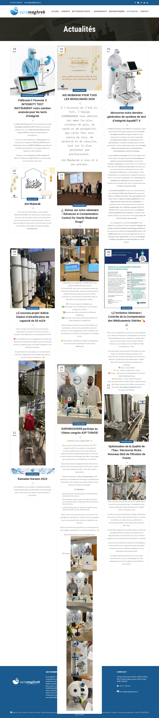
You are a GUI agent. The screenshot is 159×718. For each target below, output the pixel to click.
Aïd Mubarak (32, 204)
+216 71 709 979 (124, 686)
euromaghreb (27, 95)
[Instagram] (141, 2)
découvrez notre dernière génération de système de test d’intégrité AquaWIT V (126, 116)
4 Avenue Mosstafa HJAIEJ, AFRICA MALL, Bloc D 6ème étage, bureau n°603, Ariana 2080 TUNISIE (132, 679)
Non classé (38, 95)
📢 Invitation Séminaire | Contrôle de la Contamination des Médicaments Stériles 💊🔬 (126, 318)
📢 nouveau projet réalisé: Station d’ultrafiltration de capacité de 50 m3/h (32, 316)
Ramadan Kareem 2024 (32, 479)
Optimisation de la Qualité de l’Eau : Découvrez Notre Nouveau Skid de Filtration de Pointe (126, 452)
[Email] (138, 2)
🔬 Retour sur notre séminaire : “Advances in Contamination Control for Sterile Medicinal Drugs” (80, 215)
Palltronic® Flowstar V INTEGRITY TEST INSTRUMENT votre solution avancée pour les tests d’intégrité (32, 108)
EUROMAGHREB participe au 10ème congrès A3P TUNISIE (79, 430)
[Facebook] (135, 2)
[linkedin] (147, 2)
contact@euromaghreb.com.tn (130, 387)
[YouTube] (144, 2)
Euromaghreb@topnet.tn (129, 692)
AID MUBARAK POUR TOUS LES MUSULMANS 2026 (79, 97)
